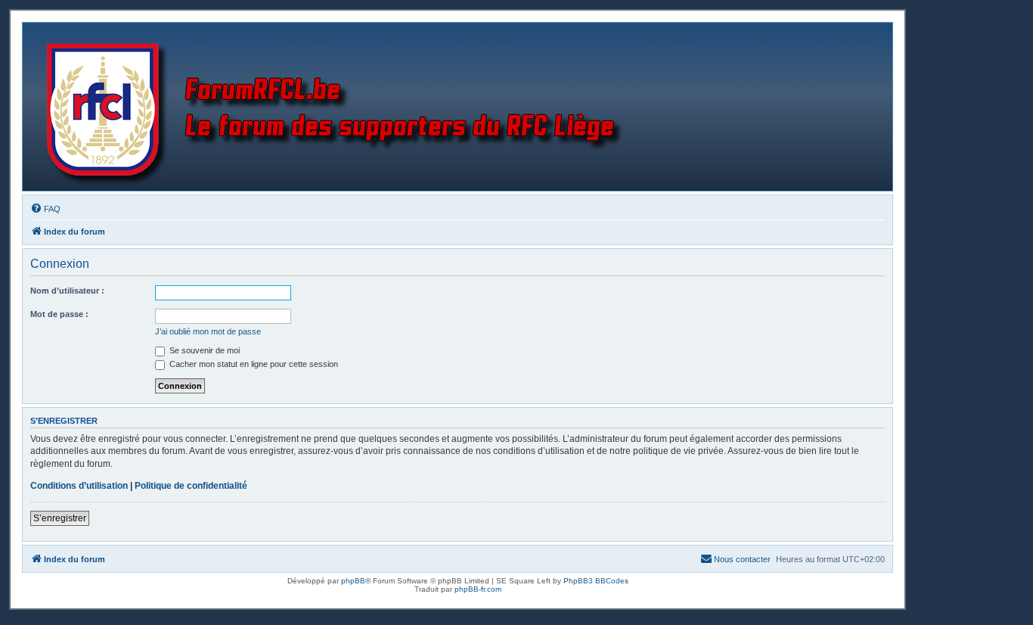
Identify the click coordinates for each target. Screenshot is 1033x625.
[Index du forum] (337, 106)
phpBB (353, 581)
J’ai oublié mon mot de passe (208, 331)
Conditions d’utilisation (79, 485)
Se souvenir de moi (203, 350)
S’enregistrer (59, 518)
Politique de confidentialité (191, 485)
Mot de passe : (59, 314)
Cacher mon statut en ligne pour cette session (252, 363)
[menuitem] (45, 209)
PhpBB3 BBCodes (595, 581)
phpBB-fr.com (477, 589)
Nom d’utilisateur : (67, 290)
